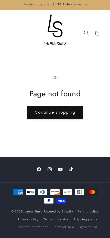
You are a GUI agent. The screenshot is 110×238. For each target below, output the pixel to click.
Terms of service (56, 219)
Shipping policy (85, 219)
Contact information (33, 227)
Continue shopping (55, 112)
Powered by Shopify (58, 211)
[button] (10, 33)
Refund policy (88, 211)
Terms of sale (63, 227)
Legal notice (88, 227)
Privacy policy (28, 219)
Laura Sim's (33, 211)
